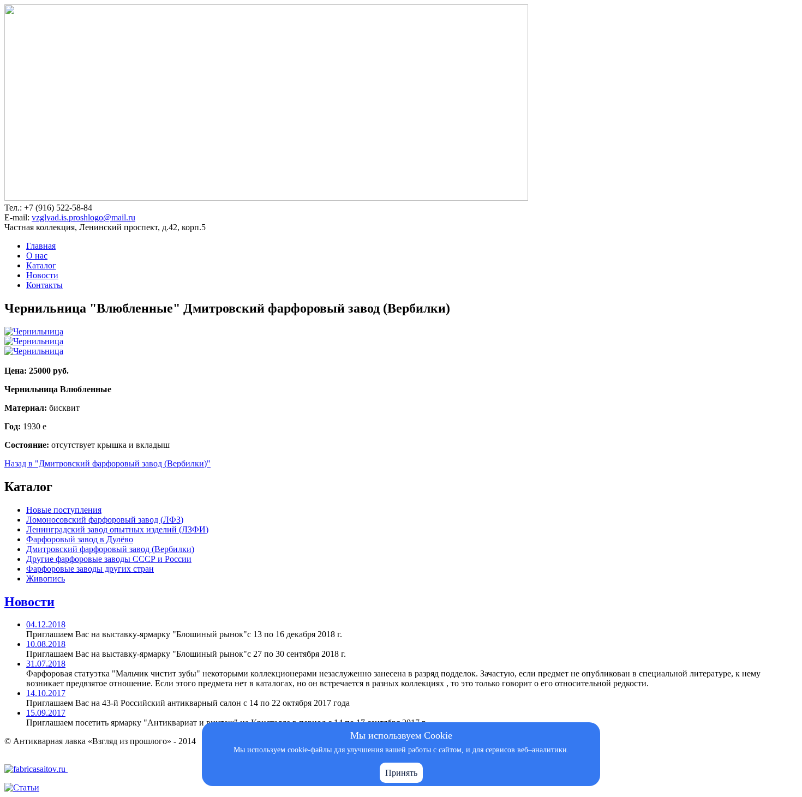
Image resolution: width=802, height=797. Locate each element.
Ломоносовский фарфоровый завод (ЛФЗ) (104, 519)
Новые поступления (63, 509)
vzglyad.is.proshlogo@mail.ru (83, 217)
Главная (41, 245)
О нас (36, 255)
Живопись (45, 578)
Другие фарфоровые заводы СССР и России (108, 559)
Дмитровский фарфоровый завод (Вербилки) (110, 549)
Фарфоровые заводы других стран (90, 568)
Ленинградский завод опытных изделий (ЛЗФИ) (117, 529)
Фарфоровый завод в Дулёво (79, 539)
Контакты (44, 285)
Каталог (41, 265)
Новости (42, 275)
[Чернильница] (33, 331)
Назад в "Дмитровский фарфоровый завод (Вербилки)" (107, 463)
